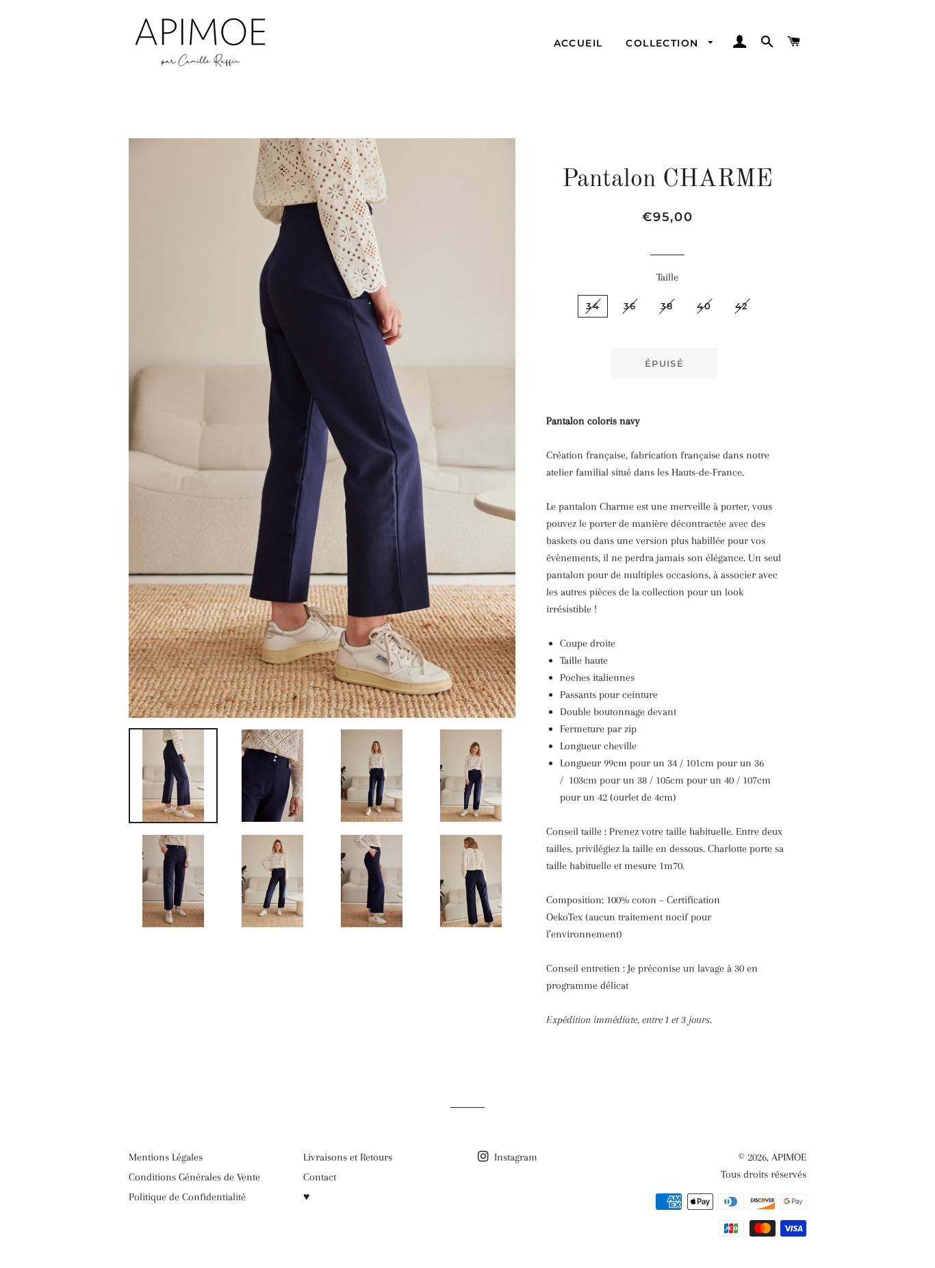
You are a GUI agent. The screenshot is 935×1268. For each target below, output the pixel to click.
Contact (319, 1177)
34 (593, 305)
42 (742, 305)
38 (667, 305)
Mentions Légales (166, 1157)
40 (704, 305)
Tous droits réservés (763, 1174)
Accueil (578, 43)
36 (630, 305)
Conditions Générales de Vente (194, 1177)
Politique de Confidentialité (187, 1197)
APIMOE (788, 1157)
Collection (664, 43)
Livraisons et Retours (347, 1157)
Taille (667, 277)
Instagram (514, 1157)
